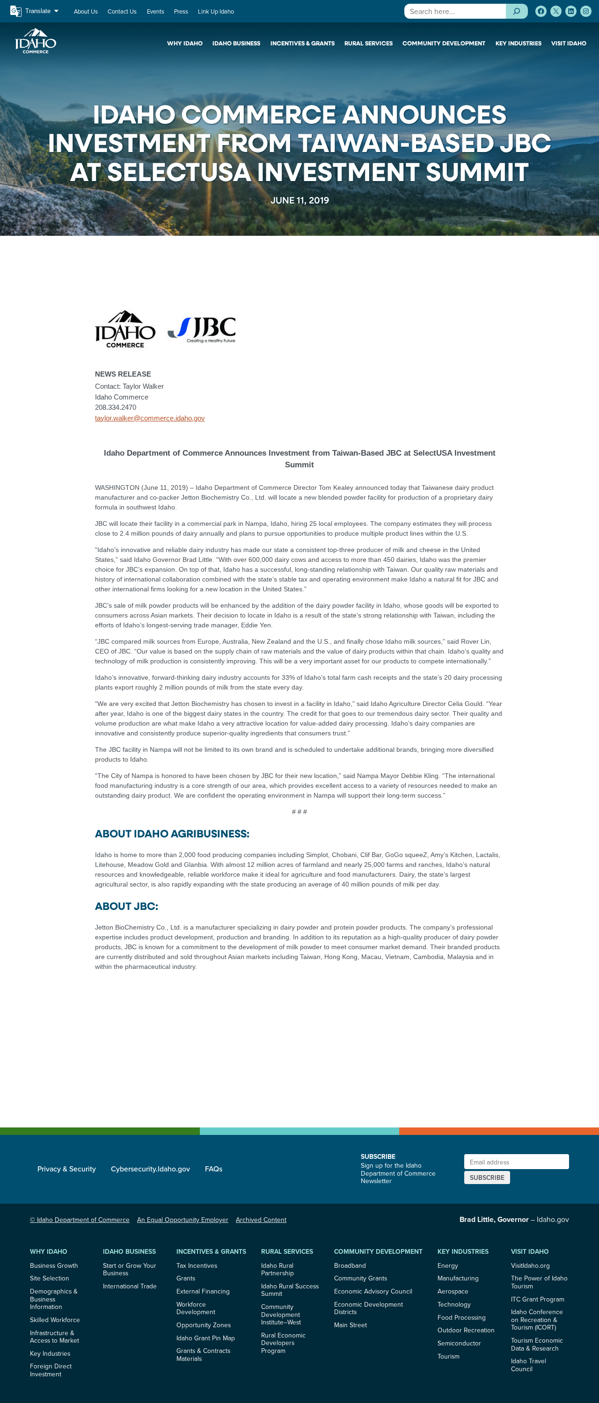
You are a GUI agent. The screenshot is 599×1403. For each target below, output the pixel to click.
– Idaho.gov (514, 1219)
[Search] (517, 11)
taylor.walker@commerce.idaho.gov (150, 418)
